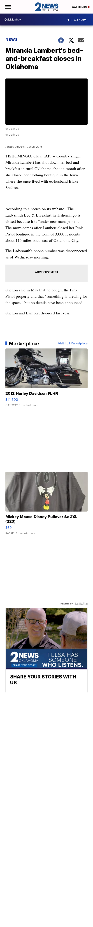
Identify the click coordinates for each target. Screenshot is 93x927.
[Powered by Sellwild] (81, 603)
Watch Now (80, 7)
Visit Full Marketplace (73, 343)
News (11, 39)
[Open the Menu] (7, 6)
